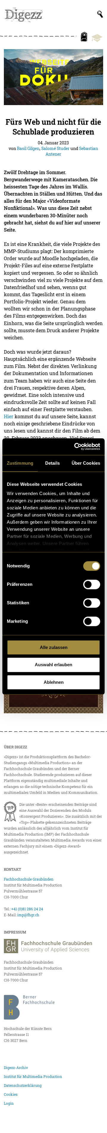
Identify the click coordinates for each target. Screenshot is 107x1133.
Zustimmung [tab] (20, 463)
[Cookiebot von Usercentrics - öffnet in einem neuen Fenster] (75, 446)
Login (9, 1103)
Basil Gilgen (28, 148)
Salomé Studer (55, 148)
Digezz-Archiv (16, 1067)
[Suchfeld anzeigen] (100, 14)
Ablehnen (54, 682)
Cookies (11, 1094)
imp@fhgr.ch (28, 914)
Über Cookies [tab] (86, 463)
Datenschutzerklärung (23, 1085)
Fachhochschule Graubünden (29, 879)
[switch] (91, 584)
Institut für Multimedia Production (33, 1076)
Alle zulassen (53, 647)
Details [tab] (52, 463)
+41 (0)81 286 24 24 (27, 908)
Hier (8, 416)
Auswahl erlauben (53, 664)
